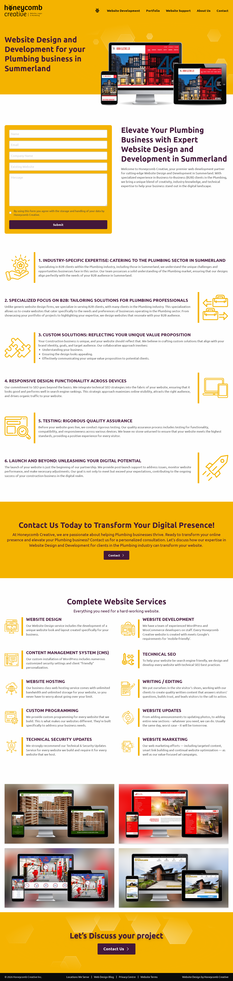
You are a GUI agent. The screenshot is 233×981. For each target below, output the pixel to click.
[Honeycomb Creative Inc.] (23, 10)
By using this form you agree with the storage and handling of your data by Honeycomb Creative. (59, 212)
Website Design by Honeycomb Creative (205, 976)
